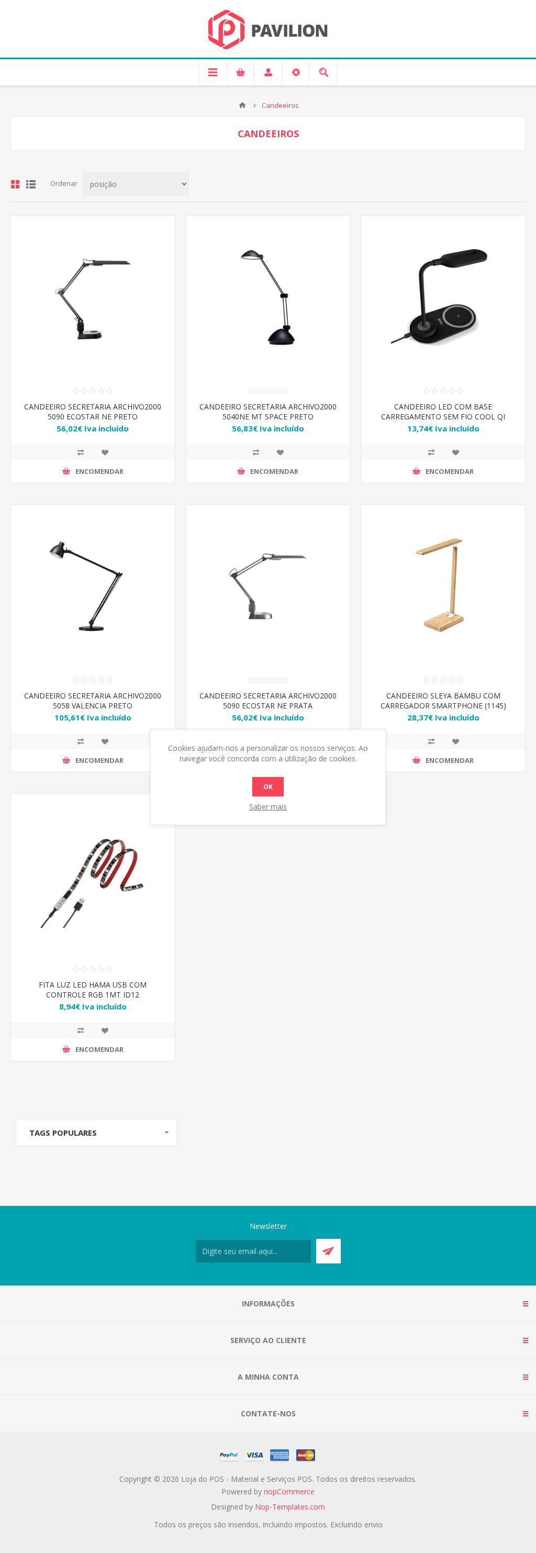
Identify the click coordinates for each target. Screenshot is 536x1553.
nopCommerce (289, 1491)
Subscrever (328, 1251)
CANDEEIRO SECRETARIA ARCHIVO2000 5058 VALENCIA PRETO (92, 701)
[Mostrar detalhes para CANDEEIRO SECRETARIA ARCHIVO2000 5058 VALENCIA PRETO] (93, 587)
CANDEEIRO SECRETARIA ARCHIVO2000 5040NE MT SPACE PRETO (268, 411)
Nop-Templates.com (290, 1507)
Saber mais (268, 807)
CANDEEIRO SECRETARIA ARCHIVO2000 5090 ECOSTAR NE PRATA (268, 701)
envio (373, 1524)
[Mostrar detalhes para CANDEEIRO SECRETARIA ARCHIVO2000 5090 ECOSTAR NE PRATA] (268, 587)
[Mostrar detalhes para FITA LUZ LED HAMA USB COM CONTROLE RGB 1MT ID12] (93, 876)
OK (268, 786)
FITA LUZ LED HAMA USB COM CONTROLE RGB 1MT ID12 (93, 990)
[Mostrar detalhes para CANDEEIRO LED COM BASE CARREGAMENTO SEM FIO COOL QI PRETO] (443, 298)
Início (242, 105)
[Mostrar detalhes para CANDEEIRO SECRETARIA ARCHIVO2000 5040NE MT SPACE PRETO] (268, 298)
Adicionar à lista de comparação (80, 452)
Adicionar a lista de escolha (105, 452)
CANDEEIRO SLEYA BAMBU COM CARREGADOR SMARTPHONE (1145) (443, 701)
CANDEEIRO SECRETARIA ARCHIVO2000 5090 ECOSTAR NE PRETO (92, 411)
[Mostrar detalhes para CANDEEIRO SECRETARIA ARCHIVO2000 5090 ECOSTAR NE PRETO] (93, 298)
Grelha (15, 184)
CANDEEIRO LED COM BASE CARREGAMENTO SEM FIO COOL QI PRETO (443, 416)
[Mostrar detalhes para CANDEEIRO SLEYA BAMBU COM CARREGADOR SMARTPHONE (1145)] (443, 587)
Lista (31, 184)
